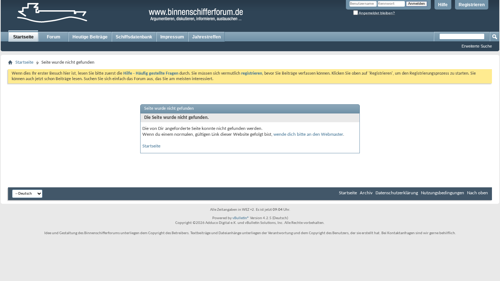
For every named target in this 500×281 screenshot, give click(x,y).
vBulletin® (240, 218)
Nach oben (477, 193)
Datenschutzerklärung (397, 193)
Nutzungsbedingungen (442, 193)
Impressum (172, 37)
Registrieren (472, 4)
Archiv (366, 193)
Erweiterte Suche (477, 46)
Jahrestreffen (206, 37)
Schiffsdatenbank (134, 37)
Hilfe (443, 4)
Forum (53, 37)
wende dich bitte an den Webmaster (308, 134)
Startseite (23, 37)
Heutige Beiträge (90, 37)
